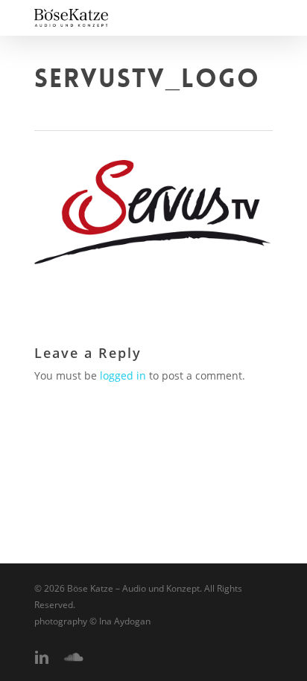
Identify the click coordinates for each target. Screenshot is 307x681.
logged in (123, 375)
